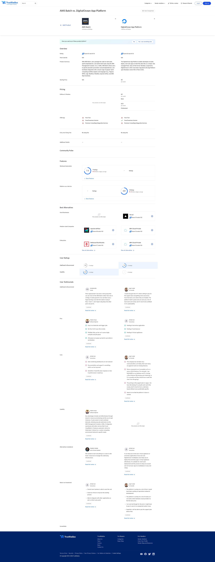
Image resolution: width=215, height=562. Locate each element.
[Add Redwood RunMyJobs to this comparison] (113, 244)
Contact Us (100, 547)
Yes (134, 41)
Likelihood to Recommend (67, 265)
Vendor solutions (159, 3)
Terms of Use (63, 553)
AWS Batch (86, 27)
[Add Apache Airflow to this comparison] (113, 230)
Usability (62, 272)
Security (71, 553)
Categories (147, 3)
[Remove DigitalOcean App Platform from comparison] (154, 18)
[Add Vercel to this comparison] (152, 216)
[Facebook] (145, 554)
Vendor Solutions (142, 539)
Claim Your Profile (143, 541)
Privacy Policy (78, 553)
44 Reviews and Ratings (87, 29)
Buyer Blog (121, 541)
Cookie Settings (116, 553)
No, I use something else (145, 41)
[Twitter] (149, 554)
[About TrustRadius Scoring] (83, 53)
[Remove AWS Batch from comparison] (115, 18)
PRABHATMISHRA (94, 448)
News (98, 545)
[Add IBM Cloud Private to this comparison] (152, 230)
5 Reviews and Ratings (126, 29)
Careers (99, 543)
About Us (99, 539)
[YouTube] (141, 554)
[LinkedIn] (153, 554)
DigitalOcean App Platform (131, 27)
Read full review (89, 310)
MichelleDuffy (93, 288)
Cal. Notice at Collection (104, 553)
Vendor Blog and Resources (145, 543)
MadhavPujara (93, 319)
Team (98, 541)
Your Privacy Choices (90, 553)
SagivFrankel (132, 288)
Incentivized (88, 307)
